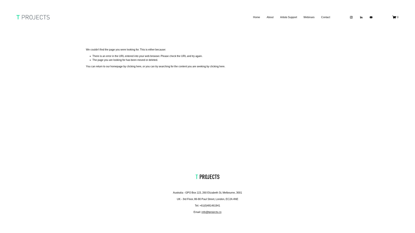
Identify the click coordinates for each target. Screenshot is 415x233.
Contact (325, 17)
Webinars (308, 17)
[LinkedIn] (361, 17)
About (270, 17)
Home (256, 17)
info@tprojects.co (211, 212)
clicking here (134, 66)
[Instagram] (351, 17)
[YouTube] (371, 17)
